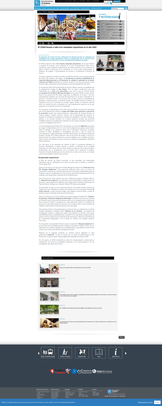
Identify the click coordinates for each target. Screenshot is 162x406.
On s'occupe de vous (61, 1)
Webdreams (122, 396)
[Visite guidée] (65, 360)
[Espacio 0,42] (74, 373)
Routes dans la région (106, 32)
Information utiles (105, 38)
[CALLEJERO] (99, 360)
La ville (38, 393)
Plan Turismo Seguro (83, 396)
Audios (66, 396)
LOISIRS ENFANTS (85, 8)
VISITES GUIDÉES (64, 8)
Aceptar (157, 402)
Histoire (38, 398)
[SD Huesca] (68, 373)
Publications (81, 394)
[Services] (115, 360)
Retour (122, 337)
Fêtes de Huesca (41, 395)
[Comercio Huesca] (84, 373)
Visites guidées (54, 394)
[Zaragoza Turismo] (57, 373)
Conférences (54, 398)
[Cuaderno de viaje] (124, 1)
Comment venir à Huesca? (43, 391)
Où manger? (103, 27)
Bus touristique (54, 393)
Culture (38, 396)
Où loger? (103, 24)
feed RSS (67, 2)
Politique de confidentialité (79, 1)
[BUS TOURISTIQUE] (48, 360)
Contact (94, 391)
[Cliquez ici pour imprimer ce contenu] (48, 44)
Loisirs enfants (96, 395)
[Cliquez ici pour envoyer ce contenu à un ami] (52, 44)
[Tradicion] (82, 360)
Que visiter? (103, 30)
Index (39, 12)
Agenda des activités (106, 35)
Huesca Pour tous (55, 391)
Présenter (67, 391)
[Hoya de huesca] (102, 373)
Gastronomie (40, 397)
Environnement (40, 394)
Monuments (54, 397)
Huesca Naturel (54, 396)
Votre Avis (67, 397)
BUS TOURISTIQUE (75, 8)
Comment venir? (105, 21)
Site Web (69, 1)
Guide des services (83, 391)
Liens (80, 393)
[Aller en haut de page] (44, 6)
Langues (115, 1)
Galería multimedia (69, 394)
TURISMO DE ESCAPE (96, 8)
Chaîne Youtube (69, 395)
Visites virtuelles (55, 395)
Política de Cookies (60, 2)
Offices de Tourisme (83, 395)
